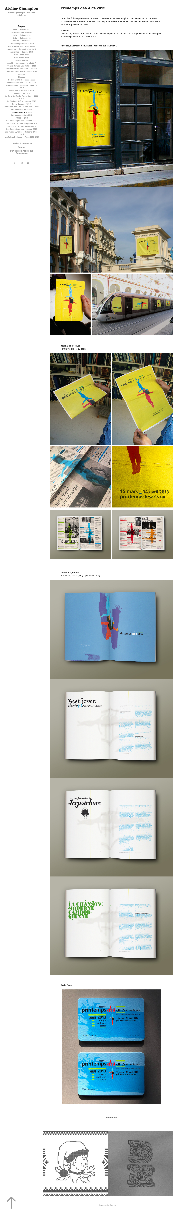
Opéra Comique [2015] (21, 104)
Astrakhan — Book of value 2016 (21, 49)
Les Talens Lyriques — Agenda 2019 (21, 123)
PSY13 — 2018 (21, 118)
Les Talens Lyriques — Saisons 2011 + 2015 (21, 133)
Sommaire (111, 1117)
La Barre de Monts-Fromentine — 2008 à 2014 (21, 97)
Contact (22, 147)
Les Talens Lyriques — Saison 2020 (21, 121)
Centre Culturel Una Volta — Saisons (21, 71)
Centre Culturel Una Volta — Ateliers (21, 69)
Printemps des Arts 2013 (22, 112)
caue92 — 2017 (21, 60)
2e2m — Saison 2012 (22, 38)
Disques (21, 77)
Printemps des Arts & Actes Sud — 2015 (21, 107)
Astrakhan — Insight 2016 (22, 52)
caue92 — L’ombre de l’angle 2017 (21, 63)
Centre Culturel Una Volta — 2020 (21, 66)
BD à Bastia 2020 (21, 55)
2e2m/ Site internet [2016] (22, 32)
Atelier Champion (21, 8)
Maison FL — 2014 (22, 93)
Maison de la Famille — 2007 (21, 90)
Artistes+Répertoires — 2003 (21, 43)
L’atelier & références (21, 143)
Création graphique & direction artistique (21, 14)
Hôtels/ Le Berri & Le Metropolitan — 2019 (21, 86)
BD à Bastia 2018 (21, 57)
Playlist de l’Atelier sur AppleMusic (21, 151)
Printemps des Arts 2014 (21, 109)
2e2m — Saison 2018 (22, 29)
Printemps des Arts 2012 (21, 115)
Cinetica (21, 74)
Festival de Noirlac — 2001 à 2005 (21, 82)
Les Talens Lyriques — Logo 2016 (21, 126)
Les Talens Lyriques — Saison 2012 (21, 129)
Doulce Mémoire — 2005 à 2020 (21, 80)
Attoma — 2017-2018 (22, 41)
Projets (21, 26)
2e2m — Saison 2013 (22, 35)
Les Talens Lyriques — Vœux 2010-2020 (22, 137)
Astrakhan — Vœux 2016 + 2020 (21, 46)
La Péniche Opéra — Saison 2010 (21, 101)
